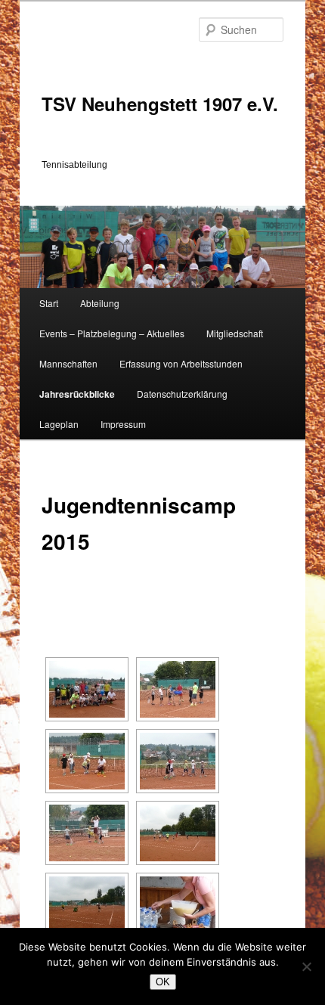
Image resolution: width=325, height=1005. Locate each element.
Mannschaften (68, 363)
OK (163, 982)
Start (48, 302)
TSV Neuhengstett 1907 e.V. (160, 103)
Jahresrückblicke (77, 394)
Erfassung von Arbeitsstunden (181, 363)
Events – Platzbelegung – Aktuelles (111, 333)
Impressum (123, 423)
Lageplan (59, 423)
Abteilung (99, 302)
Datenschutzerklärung (182, 393)
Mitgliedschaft (234, 333)
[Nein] (306, 966)
